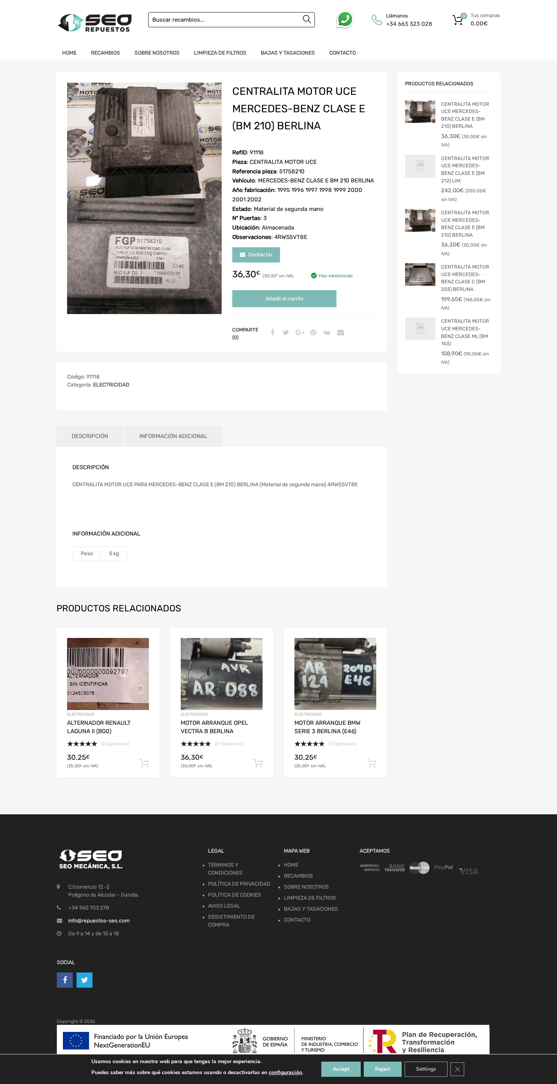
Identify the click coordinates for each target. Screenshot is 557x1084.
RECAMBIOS (105, 53)
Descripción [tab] (90, 436)
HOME (69, 53)
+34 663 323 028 (404, 23)
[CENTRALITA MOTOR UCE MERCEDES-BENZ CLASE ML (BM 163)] (420, 328)
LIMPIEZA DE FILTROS (220, 53)
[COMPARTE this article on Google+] (299, 333)
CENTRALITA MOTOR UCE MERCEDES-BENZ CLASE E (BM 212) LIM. (465, 170)
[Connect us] (65, 980)
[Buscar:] (231, 19)
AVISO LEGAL (224, 906)
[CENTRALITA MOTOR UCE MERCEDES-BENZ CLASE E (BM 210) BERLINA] (420, 112)
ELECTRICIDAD (111, 385)
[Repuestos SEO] (95, 23)
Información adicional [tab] (173, 436)
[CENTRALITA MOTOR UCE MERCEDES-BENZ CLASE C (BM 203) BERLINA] (420, 274)
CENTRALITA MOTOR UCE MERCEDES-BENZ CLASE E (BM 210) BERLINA (465, 115)
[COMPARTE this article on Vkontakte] (326, 333)
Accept (341, 1069)
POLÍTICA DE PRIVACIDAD (239, 884)
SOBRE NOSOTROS (157, 53)
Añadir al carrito (285, 298)
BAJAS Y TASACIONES (288, 53)
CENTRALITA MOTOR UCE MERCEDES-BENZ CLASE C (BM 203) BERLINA (465, 278)
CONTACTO (342, 53)
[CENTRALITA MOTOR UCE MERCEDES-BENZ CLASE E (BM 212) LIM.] (420, 166)
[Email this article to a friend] (339, 333)
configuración (285, 1072)
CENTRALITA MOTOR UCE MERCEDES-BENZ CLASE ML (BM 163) (465, 332)
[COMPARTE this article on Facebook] (271, 333)
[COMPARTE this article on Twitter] (285, 333)
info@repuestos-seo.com (99, 920)
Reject (382, 1069)
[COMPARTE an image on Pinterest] (312, 333)
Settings (426, 1069)
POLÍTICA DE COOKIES (234, 895)
